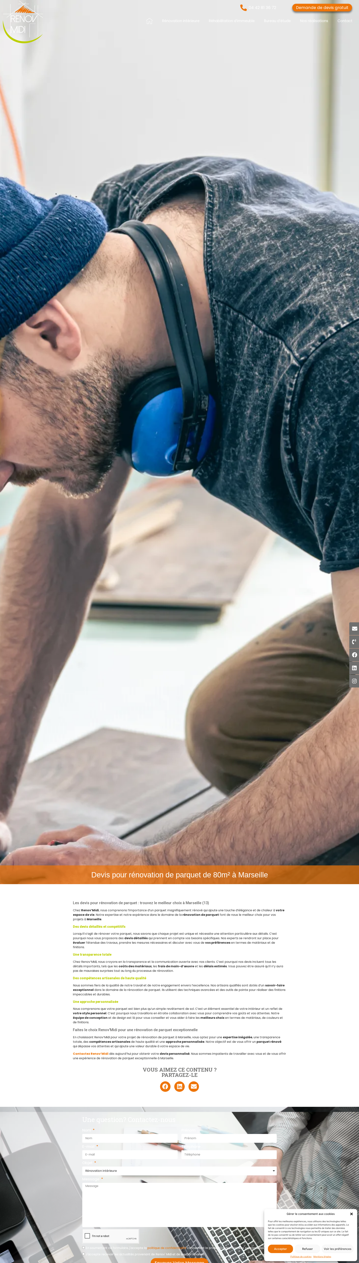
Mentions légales (322, 1256)
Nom (87, 1130)
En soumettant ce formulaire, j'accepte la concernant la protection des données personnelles (175, 1248)
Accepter (280, 1249)
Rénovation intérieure (181, 20)
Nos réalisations (314, 20)
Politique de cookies (301, 1256)
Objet (87, 1163)
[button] (351, 1214)
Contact (344, 20)
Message (91, 1179)
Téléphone (191, 1147)
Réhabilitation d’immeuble (232, 20)
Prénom (188, 1130)
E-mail (89, 1147)
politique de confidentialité (166, 1248)
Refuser (307, 1249)
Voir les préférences (337, 1249)
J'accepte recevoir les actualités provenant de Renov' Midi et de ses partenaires (145, 1254)
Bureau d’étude (277, 20)
